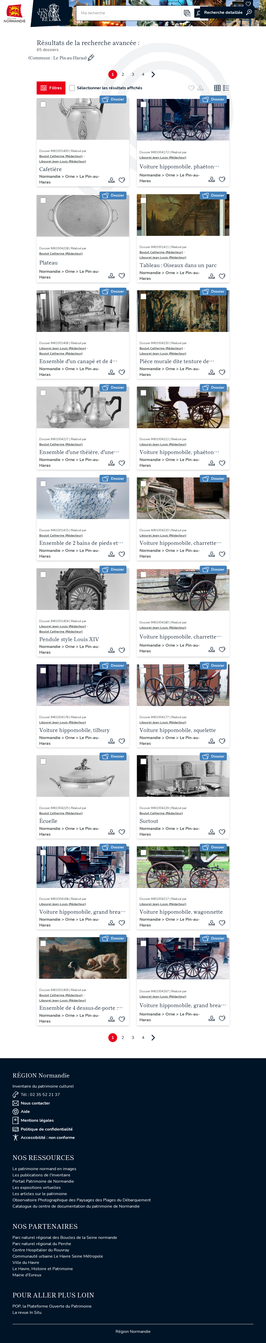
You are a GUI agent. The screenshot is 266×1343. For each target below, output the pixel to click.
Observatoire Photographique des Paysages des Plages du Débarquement (81, 1200)
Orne (70, 176)
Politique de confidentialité (47, 1129)
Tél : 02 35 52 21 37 (40, 1095)
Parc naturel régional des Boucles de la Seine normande (64, 1237)
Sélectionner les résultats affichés (109, 88)
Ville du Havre (25, 1262)
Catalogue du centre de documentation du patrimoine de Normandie (76, 1206)
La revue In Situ (27, 1312)
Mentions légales (37, 1120)
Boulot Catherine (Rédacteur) (61, 156)
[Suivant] (153, 74)
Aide (25, 1111)
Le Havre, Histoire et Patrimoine (42, 1269)
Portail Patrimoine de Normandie (43, 1181)
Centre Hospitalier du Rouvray (40, 1250)
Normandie (50, 176)
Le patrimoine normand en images (44, 1169)
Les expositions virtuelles (36, 1187)
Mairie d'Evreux (26, 1275)
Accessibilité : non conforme (48, 1137)
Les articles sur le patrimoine (39, 1194)
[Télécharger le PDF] (111, 180)
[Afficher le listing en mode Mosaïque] (217, 88)
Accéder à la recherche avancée (227, 12)
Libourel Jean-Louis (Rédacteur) (62, 161)
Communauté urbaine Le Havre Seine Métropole (57, 1256)
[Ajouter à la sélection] (122, 180)
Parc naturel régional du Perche (41, 1244)
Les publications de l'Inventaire (41, 1175)
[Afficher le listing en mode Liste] (226, 88)
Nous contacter (35, 1103)
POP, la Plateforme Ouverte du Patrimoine (52, 1306)
